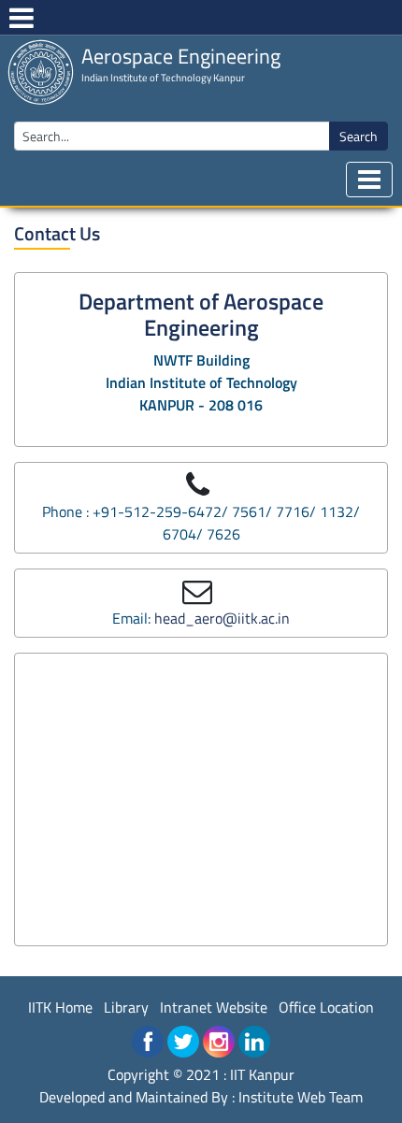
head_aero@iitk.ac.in (222, 618)
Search (358, 136)
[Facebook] (147, 1041)
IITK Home (60, 1007)
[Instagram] (219, 1041)
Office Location (326, 1007)
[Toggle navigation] (369, 179)
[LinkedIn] (254, 1041)
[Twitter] (183, 1041)
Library (126, 1007)
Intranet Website (213, 1007)
